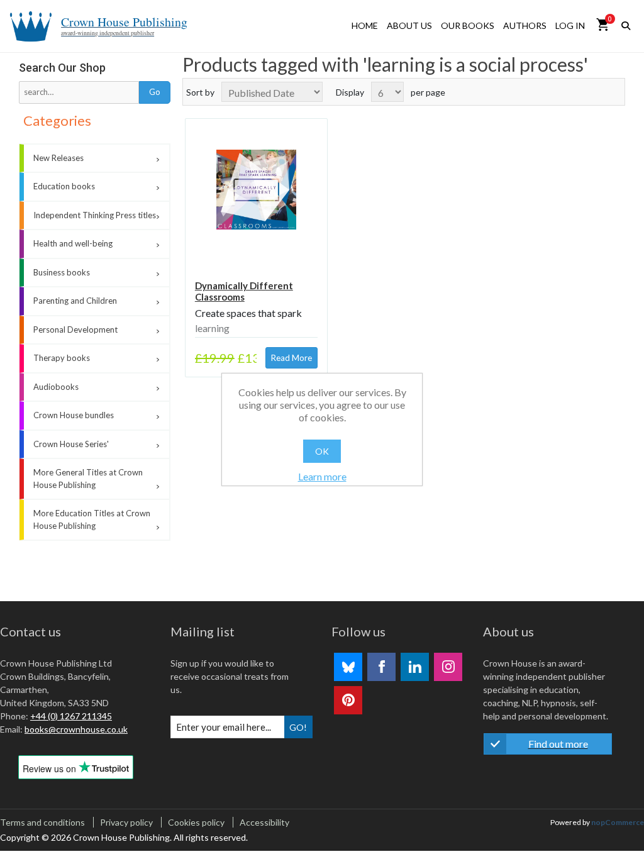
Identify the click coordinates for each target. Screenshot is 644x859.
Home (365, 25)
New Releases (58, 158)
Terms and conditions (42, 822)
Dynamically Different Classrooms (244, 291)
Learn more (322, 476)
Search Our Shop (62, 67)
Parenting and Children (75, 301)
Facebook (381, 667)
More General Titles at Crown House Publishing (88, 478)
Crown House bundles (73, 415)
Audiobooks (56, 387)
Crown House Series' (71, 444)
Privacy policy (126, 822)
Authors (525, 25)
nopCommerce (617, 822)
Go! (298, 727)
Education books (64, 186)
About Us (409, 25)
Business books (61, 272)
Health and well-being (73, 243)
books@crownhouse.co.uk (76, 729)
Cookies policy (196, 822)
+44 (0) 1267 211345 (71, 716)
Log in (570, 25)
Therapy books (61, 358)
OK (322, 451)
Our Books (467, 25)
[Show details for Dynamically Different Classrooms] (256, 190)
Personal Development (75, 329)
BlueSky (348, 667)
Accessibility (264, 822)
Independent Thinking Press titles (94, 215)
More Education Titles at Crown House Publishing (91, 519)
